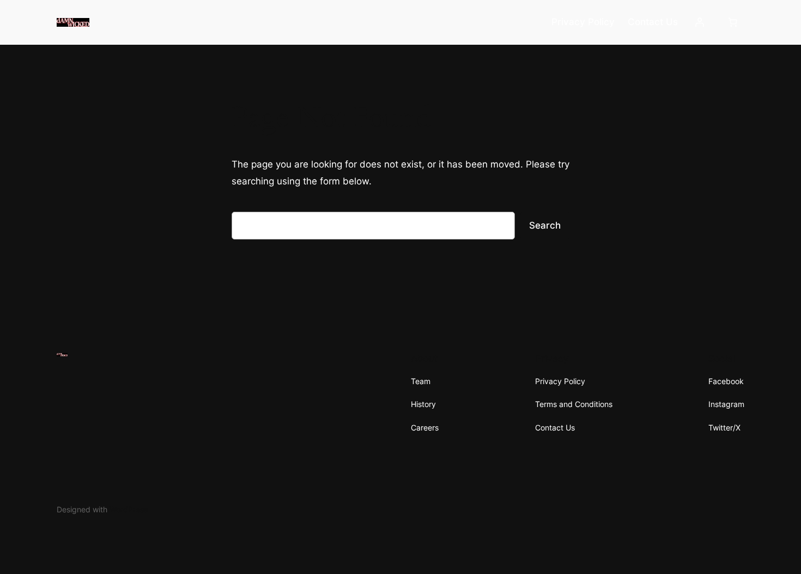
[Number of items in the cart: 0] (732, 22)
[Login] (699, 22)
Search (545, 225)
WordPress (129, 509)
